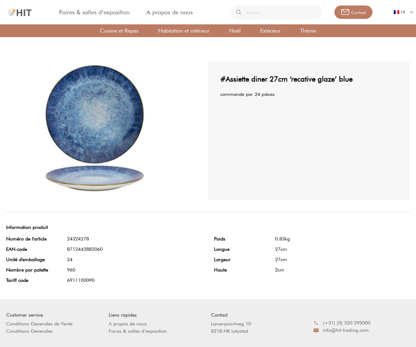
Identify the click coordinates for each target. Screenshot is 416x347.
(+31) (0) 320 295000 (346, 323)
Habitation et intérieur (184, 30)
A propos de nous (169, 12)
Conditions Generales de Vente (39, 324)
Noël (235, 30)
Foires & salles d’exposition (94, 12)
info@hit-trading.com (346, 330)
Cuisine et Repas (119, 30)
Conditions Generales (29, 331)
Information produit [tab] (27, 227)
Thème (308, 30)
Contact (219, 315)
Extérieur (270, 30)
